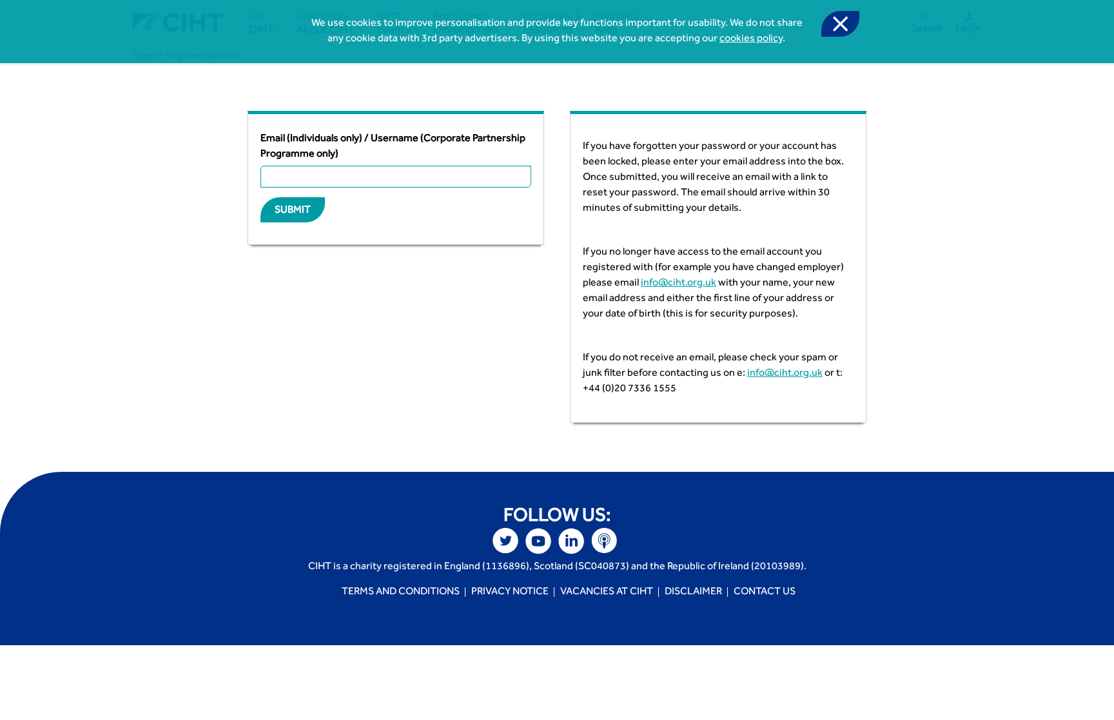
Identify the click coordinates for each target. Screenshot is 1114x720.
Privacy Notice (510, 592)
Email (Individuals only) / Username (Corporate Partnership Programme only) (392, 147)
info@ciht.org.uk (678, 283)
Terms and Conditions (401, 592)
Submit (293, 211)
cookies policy (751, 39)
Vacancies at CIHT (606, 592)
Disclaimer (693, 592)
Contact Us (765, 592)
